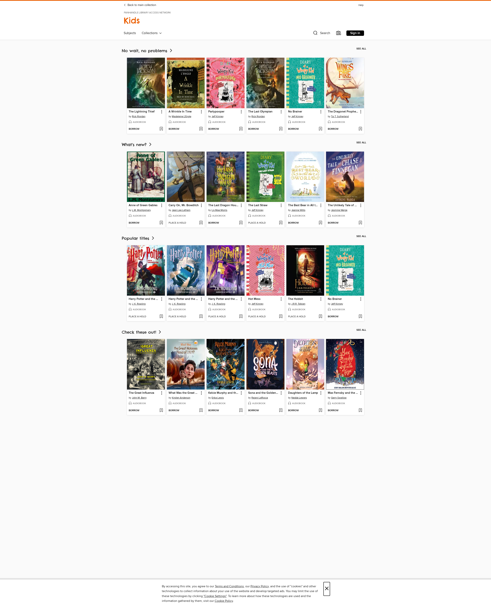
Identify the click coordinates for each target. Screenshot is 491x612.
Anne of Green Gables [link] (143, 205)
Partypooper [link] (216, 111)
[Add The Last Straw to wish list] (280, 223)
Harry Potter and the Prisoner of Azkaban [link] (223, 299)
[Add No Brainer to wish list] (320, 129)
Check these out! (140, 332)
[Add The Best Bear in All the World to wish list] (320, 223)
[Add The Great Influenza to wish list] (161, 410)
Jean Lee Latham (181, 210)
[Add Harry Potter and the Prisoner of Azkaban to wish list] (240, 316)
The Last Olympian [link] (260, 111)
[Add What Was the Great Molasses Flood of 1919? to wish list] (201, 410)
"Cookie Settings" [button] (215, 596)
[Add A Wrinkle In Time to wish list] (201, 129)
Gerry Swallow (339, 397)
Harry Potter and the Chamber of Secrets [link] (184, 299)
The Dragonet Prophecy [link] (343, 111)
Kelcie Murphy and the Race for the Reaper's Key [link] (223, 393)
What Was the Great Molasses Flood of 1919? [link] (184, 393)
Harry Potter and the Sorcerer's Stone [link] (144, 299)
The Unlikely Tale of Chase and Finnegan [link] (343, 205)
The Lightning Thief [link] (142, 111)
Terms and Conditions (229, 586)
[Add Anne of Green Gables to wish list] (161, 223)
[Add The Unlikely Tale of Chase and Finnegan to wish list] (360, 223)
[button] (321, 34)
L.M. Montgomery (141, 210)
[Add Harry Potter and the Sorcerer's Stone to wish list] (161, 316)
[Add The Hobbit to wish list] (320, 316)
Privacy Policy (259, 586)
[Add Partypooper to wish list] (240, 129)
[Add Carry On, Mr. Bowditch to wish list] (201, 223)
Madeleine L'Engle (181, 116)
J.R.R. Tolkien (298, 303)
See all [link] (361, 48)
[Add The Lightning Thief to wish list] (161, 129)
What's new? (135, 144)
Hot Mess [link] (254, 299)
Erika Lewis (218, 397)
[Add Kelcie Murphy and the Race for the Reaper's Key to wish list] (240, 410)
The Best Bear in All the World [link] (303, 205)
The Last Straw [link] (257, 205)
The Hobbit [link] (295, 299)
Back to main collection (141, 5)
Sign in (355, 33)
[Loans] (338, 34)
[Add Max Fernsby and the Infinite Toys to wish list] (360, 410)
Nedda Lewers (299, 397)
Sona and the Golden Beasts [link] (263, 393)
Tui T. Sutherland (340, 116)
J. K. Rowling (139, 303)
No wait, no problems (145, 50)
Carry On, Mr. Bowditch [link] (184, 205)
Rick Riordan (138, 116)
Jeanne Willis (298, 210)
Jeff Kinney (217, 116)
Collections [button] (150, 33)
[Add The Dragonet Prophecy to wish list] (360, 129)
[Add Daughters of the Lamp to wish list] (320, 410)
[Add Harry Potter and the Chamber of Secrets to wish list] (201, 316)
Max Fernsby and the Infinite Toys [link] (343, 393)
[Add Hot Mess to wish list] (280, 316)
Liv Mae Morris (219, 210)
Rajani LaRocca (259, 397)
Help (360, 5)
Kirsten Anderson (181, 397)
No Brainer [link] (295, 111)
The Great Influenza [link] (141, 393)
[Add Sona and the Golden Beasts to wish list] (280, 410)
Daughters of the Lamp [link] (303, 393)
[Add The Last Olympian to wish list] (280, 129)
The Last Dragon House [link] (223, 205)
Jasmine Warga (339, 210)
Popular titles (136, 238)
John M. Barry (139, 397)
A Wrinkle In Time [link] (180, 111)
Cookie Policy (224, 601)
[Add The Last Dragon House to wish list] (240, 223)
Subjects (130, 33)
